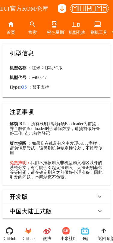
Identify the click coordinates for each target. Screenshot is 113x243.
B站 (84, 238)
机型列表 (76, 32)
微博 (47, 238)
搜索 (32, 32)
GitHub (9, 238)
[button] (56, 197)
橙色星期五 (54, 32)
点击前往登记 (37, 133)
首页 (11, 32)
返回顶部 (104, 238)
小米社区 (66, 238)
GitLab (28, 238)
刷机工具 (97, 32)
